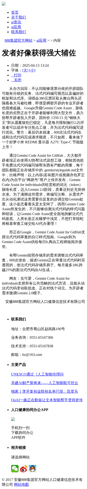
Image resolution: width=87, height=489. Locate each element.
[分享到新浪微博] (23, 468)
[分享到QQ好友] (32, 468)
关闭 (16, 80)
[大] (25, 70)
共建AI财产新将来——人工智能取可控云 (44, 383)
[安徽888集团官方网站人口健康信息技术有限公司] (4, 4)
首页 (15, 12)
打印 (16, 75)
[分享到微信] (15, 468)
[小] (32, 70)
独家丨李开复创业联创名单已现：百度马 (44, 391)
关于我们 (18, 17)
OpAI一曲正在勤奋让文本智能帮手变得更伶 (47, 400)
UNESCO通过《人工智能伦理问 (37, 374)
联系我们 (18, 32)
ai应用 (16, 27)
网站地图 (21, 484)
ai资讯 (16, 22)
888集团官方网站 (18, 40)
